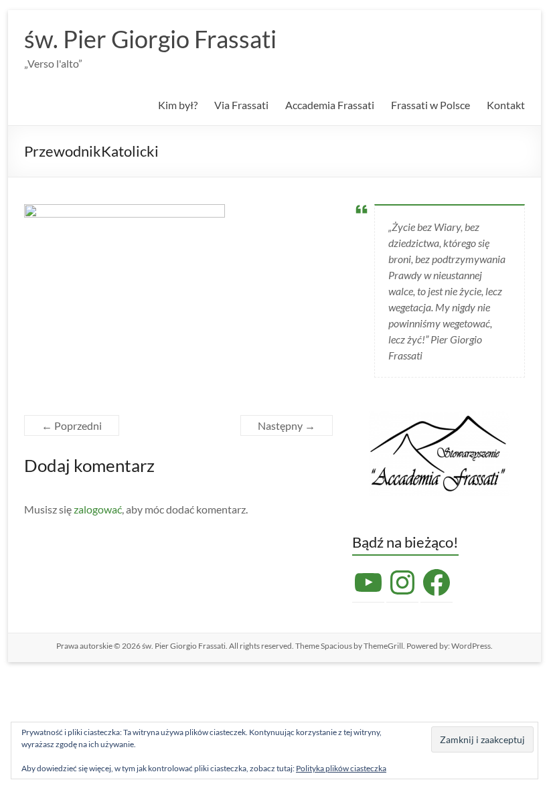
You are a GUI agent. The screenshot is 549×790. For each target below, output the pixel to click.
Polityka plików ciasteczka (341, 768)
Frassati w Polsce (430, 104)
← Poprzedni (72, 425)
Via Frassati (241, 104)
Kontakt (506, 104)
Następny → (286, 425)
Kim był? (178, 104)
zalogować (98, 509)
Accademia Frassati (329, 104)
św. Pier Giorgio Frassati (150, 39)
